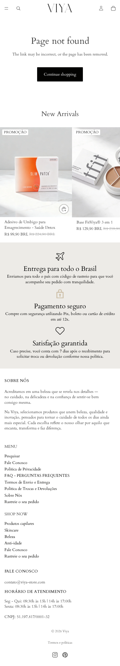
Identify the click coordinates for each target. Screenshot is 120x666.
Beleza (9, 536)
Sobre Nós (13, 495)
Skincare (11, 530)
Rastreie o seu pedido (21, 501)
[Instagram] (55, 654)
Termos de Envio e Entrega (27, 482)
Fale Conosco (15, 462)
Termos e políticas (60, 642)
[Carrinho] (113, 8)
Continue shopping (60, 74)
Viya (66, 631)
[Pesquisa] (18, 8)
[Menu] (6, 8)
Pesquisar (12, 456)
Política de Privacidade (22, 469)
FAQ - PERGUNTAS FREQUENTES (36, 476)
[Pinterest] (65, 654)
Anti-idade (13, 543)
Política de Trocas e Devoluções (30, 489)
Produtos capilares (19, 523)
